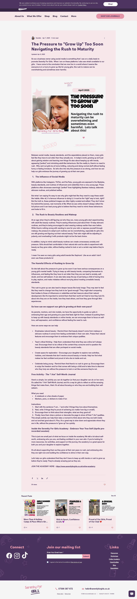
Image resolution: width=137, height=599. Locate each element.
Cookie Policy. (82, 5)
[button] (110, 4)
